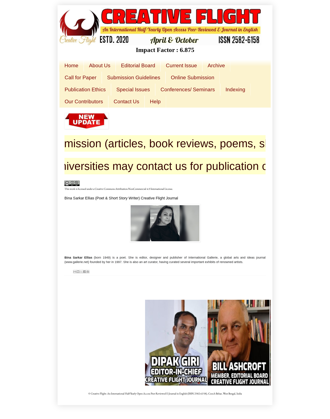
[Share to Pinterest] (88, 271)
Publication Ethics (85, 89)
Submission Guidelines (133, 77)
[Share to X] (81, 271)
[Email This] (74, 271)
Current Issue (181, 65)
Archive (216, 65)
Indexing (235, 89)
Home (71, 65)
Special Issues (133, 89)
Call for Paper (80, 77)
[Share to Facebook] (84, 271)
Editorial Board (138, 65)
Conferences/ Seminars (188, 89)
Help (155, 101)
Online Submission (192, 77)
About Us (99, 65)
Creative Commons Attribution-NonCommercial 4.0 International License (133, 189)
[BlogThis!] (78, 271)
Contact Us (126, 101)
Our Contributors (84, 101)
